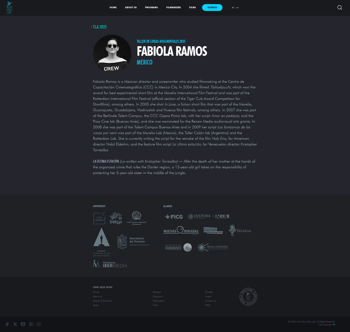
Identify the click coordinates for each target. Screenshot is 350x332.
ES (233, 8)
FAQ (207, 305)
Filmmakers (173, 7)
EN (238, 8)
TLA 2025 (100, 26)
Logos (208, 296)
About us (131, 7)
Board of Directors (102, 300)
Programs (151, 7)
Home (113, 7)
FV (334, 325)
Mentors (157, 292)
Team (95, 305)
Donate (212, 7)
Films (192, 7)
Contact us (210, 300)
